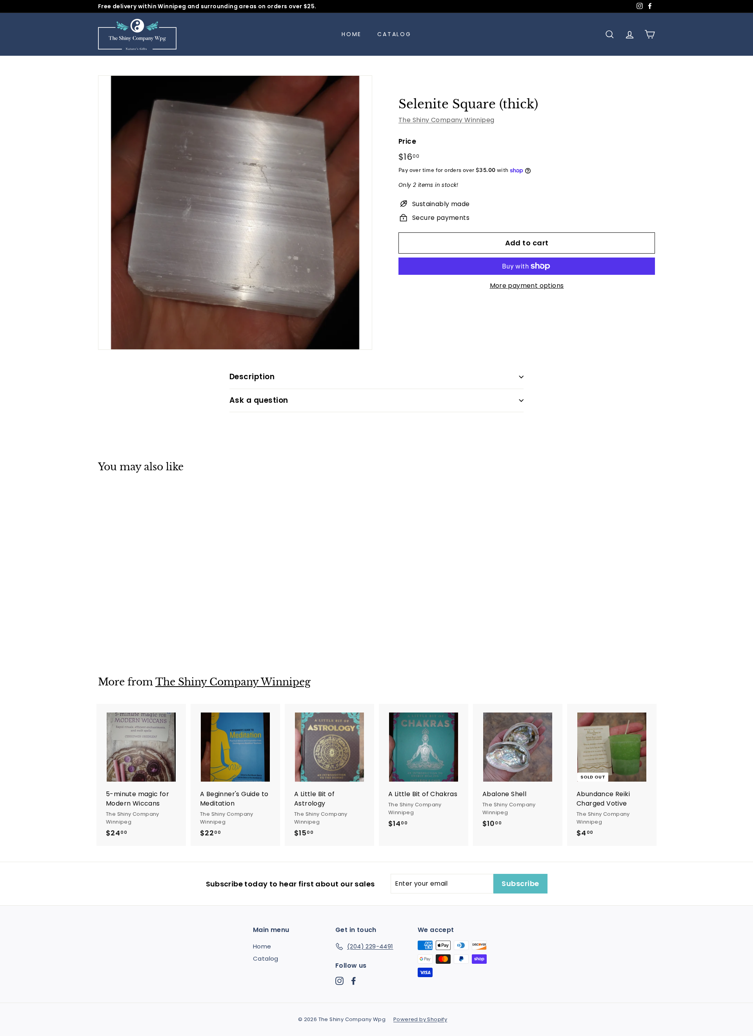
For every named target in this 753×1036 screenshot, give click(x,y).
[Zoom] (235, 212)
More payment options (527, 285)
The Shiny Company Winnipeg (446, 119)
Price (407, 141)
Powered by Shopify (420, 1019)
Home (352, 34)
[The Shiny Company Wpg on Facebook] (353, 980)
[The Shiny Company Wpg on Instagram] (339, 980)
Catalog (394, 34)
